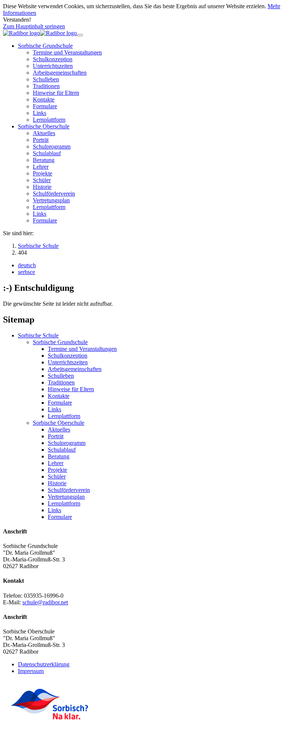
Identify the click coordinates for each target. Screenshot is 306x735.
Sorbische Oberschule (58, 423)
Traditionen (61, 382)
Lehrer (55, 463)
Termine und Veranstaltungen (82, 349)
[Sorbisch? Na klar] (49, 725)
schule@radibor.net (45, 602)
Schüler (57, 476)
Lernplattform (64, 416)
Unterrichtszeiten (68, 362)
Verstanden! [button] (17, 19)
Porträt (55, 436)
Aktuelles (59, 429)
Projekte (57, 470)
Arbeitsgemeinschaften (75, 369)
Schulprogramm (66, 443)
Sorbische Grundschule (60, 342)
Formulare (60, 402)
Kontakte (58, 396)
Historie (57, 483)
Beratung (58, 456)
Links (54, 409)
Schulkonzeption (67, 355)
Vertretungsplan (66, 496)
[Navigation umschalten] (80, 35)
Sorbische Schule (38, 335)
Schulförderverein (69, 490)
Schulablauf (62, 449)
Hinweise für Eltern (71, 389)
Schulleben (61, 376)
